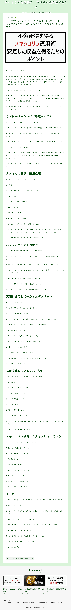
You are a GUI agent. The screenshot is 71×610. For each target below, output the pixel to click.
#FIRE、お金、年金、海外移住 (15, 558)
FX (17, 17)
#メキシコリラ (29, 558)
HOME (4, 600)
